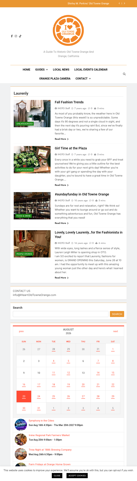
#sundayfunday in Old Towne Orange (82, 194)
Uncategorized (25, 123)
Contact (82, 78)
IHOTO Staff (64, 108)
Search (17, 307)
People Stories (24, 253)
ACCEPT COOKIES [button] (77, 475)
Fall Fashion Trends (69, 102)
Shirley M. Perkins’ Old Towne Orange (88, 2)
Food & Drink (24, 215)
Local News (61, 69)
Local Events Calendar (90, 69)
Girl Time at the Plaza (71, 148)
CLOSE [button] (57, 475)
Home (26, 69)
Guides (40, 69)
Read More (60, 139)
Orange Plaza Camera (55, 78)
